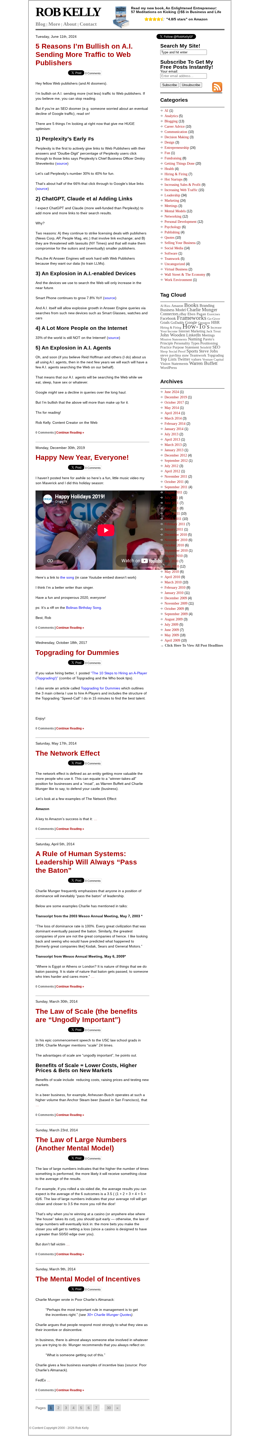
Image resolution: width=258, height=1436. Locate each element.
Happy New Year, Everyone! (82, 457)
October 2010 (174, 545)
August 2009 (174, 619)
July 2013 (171, 434)
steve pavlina (170, 355)
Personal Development (181, 222)
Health (169, 169)
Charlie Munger (202, 309)
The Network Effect (68, 753)
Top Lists (168, 359)
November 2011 (176, 476)
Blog (40, 24)
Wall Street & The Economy (185, 274)
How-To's (196, 326)
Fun (167, 153)
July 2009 (171, 624)
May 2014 (172, 408)
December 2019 (176, 397)
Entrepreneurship (177, 148)
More (54, 24)
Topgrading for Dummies (77, 652)
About (70, 24)
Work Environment (178, 280)
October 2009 (174, 609)
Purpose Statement (186, 347)
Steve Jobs (208, 351)
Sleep (164, 351)
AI (166, 111)
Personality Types (186, 343)
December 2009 (176, 598)
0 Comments (93, 73)
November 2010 (176, 540)
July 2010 (171, 561)
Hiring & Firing (176, 174)
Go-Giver (213, 319)
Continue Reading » (70, 432)
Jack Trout (213, 331)
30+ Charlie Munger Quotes (109, 1315)
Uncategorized (175, 264)
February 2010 (175, 587)
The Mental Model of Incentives (88, 1279)
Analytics (171, 116)
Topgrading (215, 355)
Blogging (171, 121)
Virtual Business (176, 269)
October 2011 (174, 482)
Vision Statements (174, 363)
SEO (216, 347)
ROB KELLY (68, 12)
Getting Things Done (180, 163)
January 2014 (174, 429)
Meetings (171, 206)
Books (191, 305)
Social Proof (177, 351)
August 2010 (174, 556)
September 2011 (176, 487)
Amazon (177, 306)
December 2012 (176, 455)
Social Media (174, 248)
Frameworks (191, 318)
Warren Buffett (203, 363)
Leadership (172, 195)
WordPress (168, 367)
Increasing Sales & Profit (183, 185)
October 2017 (174, 402)
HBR (215, 322)
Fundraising (173, 158)
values (196, 359)
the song (67, 577)
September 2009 (176, 614)
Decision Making (177, 137)
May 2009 (172, 635)
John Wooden (172, 334)
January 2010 (174, 593)
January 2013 (174, 450)
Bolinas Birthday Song (83, 608)
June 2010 (172, 566)
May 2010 (172, 572)
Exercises (213, 314)
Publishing (172, 232)
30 (109, 1408)
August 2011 (173, 492)
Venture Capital (213, 359)
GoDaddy (177, 323)
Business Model (173, 309)
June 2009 (172, 630)
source (61, 163)
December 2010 (176, 535)
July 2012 (171, 466)
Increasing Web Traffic (181, 190)
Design (169, 142)
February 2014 (175, 424)
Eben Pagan (196, 314)
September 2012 (176, 461)
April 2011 (172, 513)
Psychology (173, 227)
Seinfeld (205, 347)
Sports (192, 351)
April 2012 (172, 471)
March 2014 (173, 418)
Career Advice (175, 126)
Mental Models (175, 211)
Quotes (169, 237)
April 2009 (172, 640)
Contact (88, 24)
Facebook (168, 318)
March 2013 (173, 445)
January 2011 (174, 529)
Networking (173, 216)
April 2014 (172, 413)
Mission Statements (173, 339)
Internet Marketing (192, 331)
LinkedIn (193, 335)
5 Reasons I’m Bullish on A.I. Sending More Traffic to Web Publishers (84, 54)
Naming (195, 339)
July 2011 (171, 498)
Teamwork (172, 259)
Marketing (172, 200)
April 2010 (172, 577)
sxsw (185, 355)
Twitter (184, 359)
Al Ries (165, 306)
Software (171, 253)
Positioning (209, 343)
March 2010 (173, 582)
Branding (207, 305)
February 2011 (175, 524)
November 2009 (176, 603)
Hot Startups (173, 179)
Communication (176, 132)
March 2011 (173, 519)
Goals (165, 322)
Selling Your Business (180, 243)
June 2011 (172, 503)
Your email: (169, 71)
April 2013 (172, 439)
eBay (182, 314)
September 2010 (176, 550)
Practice (166, 347)
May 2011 (172, 508)
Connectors (169, 314)
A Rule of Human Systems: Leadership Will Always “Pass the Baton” (86, 862)
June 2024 (172, 392)
